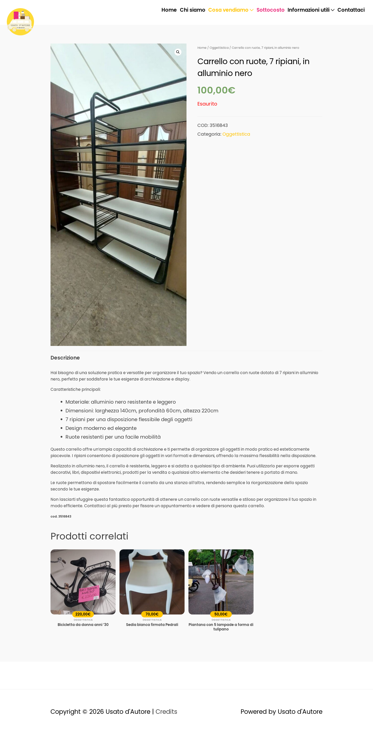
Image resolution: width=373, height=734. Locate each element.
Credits (166, 711)
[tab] (65, 358)
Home (169, 9)
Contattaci (351, 9)
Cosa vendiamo (228, 9)
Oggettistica (219, 47)
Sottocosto (271, 9)
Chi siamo (192, 9)
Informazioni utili (308, 9)
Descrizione (65, 357)
